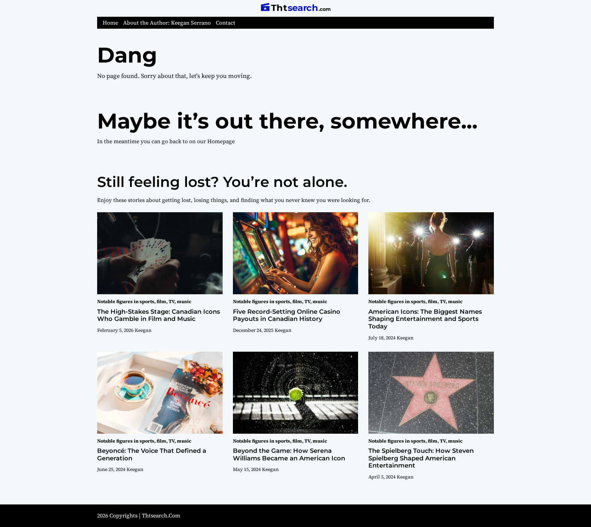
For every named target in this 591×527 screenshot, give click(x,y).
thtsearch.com (161, 515)
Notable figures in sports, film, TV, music (144, 301)
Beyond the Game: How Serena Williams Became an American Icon (289, 454)
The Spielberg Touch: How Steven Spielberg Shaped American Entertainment (421, 458)
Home (110, 22)
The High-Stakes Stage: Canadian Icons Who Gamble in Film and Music (158, 315)
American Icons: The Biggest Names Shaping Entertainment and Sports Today (425, 319)
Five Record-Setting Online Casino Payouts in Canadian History (286, 315)
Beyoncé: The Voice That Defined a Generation (151, 454)
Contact (225, 22)
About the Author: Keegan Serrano (167, 22)
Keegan (143, 330)
